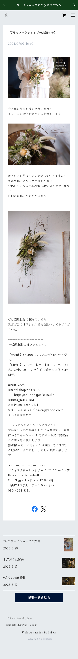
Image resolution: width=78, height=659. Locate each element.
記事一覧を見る (39, 598)
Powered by (34, 638)
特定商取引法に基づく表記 (21, 625)
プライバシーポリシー (19, 618)
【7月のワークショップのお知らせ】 (32, 33)
